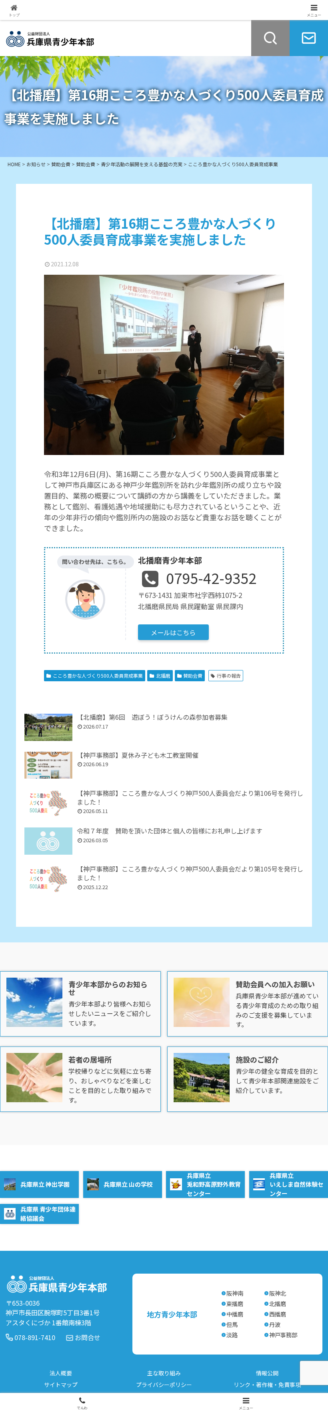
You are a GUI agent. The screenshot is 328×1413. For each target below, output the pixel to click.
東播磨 (234, 1303)
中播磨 (234, 1314)
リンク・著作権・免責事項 (267, 1385)
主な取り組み (164, 1373)
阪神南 (234, 1293)
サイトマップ (61, 1385)
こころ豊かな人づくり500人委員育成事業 (98, 675)
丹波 (274, 1324)
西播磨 (277, 1314)
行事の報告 (229, 675)
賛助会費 (192, 675)
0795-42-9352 (211, 577)
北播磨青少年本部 (170, 560)
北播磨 (163, 675)
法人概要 (61, 1373)
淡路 (232, 1334)
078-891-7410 (34, 1337)
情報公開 (267, 1373)
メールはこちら (173, 632)
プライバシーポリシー (164, 1385)
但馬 (232, 1324)
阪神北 (277, 1293)
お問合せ (87, 1337)
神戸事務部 (283, 1334)
